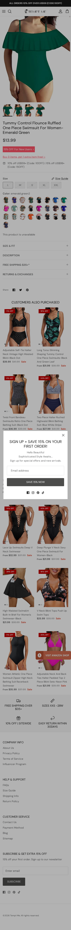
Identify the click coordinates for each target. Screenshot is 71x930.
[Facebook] (28, 492)
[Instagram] (33, 492)
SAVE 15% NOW (35, 482)
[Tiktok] (43, 492)
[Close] (63, 435)
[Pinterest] (38, 492)
